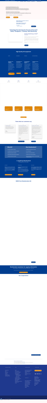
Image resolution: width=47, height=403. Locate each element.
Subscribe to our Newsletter (34, 0)
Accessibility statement (17, 377)
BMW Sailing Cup (26, 385)
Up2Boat (26, 387)
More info (26, 45)
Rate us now (33, 141)
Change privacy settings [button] (18, 374)
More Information (23, 117)
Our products (33, 26)
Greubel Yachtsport (27, 386)
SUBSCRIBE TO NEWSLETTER (23, 272)
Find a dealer (15, 17)
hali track (26, 374)
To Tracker (33, 174)
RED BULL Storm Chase (27, 384)
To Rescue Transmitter (8, 174)
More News (33, 262)
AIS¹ (21, 20)
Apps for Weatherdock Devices (28, 380)
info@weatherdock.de (38, 381)
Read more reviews (20, 141)
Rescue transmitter (10, 74)
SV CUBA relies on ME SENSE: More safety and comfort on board (16, 323)
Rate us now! (29, 0)
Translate (9, 399)
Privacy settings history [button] (18, 375)
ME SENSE (34, 73)
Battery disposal (16, 380)
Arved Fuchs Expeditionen (27, 382)
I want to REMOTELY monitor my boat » (37, 109)
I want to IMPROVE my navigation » (17, 109)
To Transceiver (20, 174)
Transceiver (18, 73)
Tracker (26, 73)
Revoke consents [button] (17, 376)
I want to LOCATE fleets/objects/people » (27, 109)
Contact (38, 0)
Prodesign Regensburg (27, 381)
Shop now (7, 17)
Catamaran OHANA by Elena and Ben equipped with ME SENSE (16, 348)
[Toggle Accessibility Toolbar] (1, 399)
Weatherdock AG (9, 398)
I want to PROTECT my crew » (7, 109)
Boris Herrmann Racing (27, 383)
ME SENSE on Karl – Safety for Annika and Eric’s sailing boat (16, 297)
